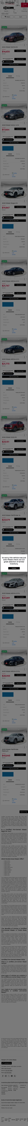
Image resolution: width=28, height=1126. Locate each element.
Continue (14, 568)
